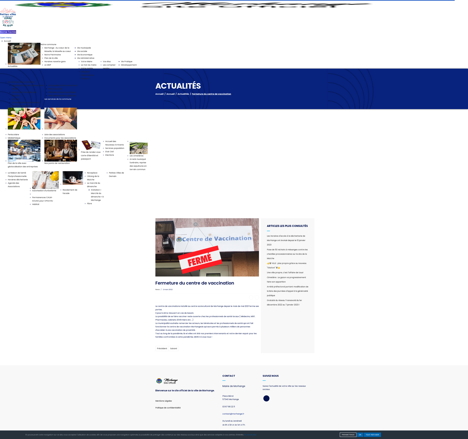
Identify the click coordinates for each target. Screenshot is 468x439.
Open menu (5, 37)
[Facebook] (251, 297)
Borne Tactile (8, 32)
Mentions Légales (163, 401)
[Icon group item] (266, 398)
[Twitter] (257, 297)
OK (360, 435)
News (157, 289)
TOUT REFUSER (372, 435)
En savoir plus (250, 435)
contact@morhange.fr (233, 413)
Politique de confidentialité (168, 407)
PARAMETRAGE (348, 435)
